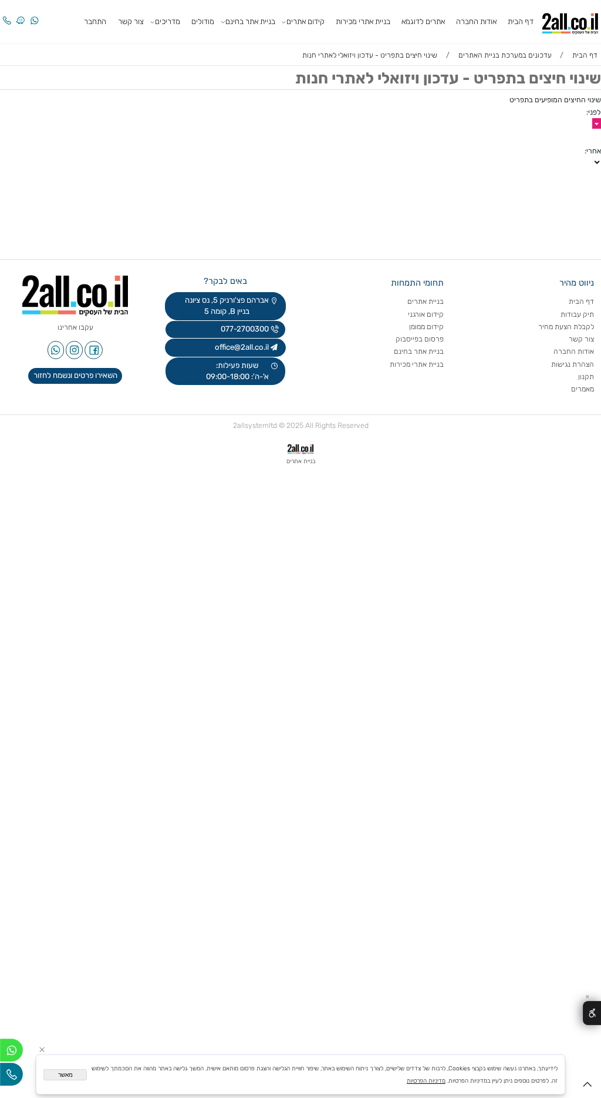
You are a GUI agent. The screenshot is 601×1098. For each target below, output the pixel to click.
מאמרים (582, 388)
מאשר (65, 1075)
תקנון (586, 376)
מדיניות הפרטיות (426, 1080)
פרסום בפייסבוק (419, 338)
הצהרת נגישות (571, 364)
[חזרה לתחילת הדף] (587, 1087)
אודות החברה (476, 21)
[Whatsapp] (34, 14)
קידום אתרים (305, 21)
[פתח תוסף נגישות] (592, 1013)
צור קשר (131, 21)
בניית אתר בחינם (250, 21)
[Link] (20, 14)
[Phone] (6, 14)
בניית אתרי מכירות (363, 21)
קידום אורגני (426, 314)
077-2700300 (244, 328)
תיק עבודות (577, 314)
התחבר (95, 21)
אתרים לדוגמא (423, 21)
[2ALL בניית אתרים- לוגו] (570, 21)
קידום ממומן (426, 326)
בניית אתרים (425, 301)
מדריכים (167, 21)
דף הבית (521, 21)
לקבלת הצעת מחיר (566, 326)
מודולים (202, 21)
